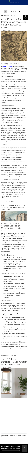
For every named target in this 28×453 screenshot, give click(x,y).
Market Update (5, 15)
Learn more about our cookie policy (11, 450)
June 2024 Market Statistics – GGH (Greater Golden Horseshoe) (14, 362)
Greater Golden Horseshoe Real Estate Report (13, 435)
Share (25, 18)
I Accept (24, 448)
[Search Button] (25, 11)
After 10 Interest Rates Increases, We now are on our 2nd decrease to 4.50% (14, 23)
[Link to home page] (14, 2)
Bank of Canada (7, 66)
